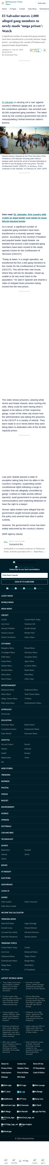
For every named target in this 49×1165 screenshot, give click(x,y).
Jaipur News (29, 674)
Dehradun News (30, 665)
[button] (3, 3)
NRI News (5, 982)
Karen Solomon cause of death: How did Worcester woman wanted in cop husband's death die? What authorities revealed (34, 1060)
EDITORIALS (6, 839)
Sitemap (4, 1089)
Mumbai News (7, 683)
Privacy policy (6, 1081)
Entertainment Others (32, 715)
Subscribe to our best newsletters (24, 580)
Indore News (6, 674)
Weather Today (23, 1081)
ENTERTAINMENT (8, 698)
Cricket (22, 9)
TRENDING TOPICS (9, 956)
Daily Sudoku (6, 914)
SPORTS (4, 858)
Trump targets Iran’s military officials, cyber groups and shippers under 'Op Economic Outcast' (11, 1029)
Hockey (4, 867)
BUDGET (4, 813)
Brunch (27, 757)
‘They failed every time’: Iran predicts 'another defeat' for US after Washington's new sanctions (12, 999)
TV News (27, 711)
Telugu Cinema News (9, 711)
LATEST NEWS (7, 608)
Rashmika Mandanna (9, 949)
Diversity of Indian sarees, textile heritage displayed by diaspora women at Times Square (35, 998)
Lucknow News (30, 678)
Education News (30, 746)
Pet (2, 774)
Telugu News (6, 978)
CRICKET (4, 628)
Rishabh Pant (29, 645)
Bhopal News (29, 660)
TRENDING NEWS (8, 931)
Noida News (29, 683)
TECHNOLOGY (7, 852)
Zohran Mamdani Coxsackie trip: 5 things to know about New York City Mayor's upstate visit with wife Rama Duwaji (35, 1014)
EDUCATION (6, 733)
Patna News (6, 687)
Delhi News (5, 669)
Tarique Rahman (30, 940)
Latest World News (12, 991)
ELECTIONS (6, 890)
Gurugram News (30, 669)
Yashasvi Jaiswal (7, 645)
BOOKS (4, 878)
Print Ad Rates (22, 1085)
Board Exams (29, 737)
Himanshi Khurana (31, 945)
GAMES (4, 910)
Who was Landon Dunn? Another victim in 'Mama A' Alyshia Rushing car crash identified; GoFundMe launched (12, 1059)
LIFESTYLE (5, 752)
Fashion (4, 761)
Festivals (27, 761)
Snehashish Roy (16, 544)
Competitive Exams (8, 742)
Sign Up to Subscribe (24, 592)
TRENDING (5, 787)
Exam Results (6, 746)
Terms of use (38, 1076)
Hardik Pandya (30, 641)
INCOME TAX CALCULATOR (12, 925)
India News (32, 9)
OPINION (5, 832)
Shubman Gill (29, 636)
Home (4, 9)
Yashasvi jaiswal (30, 949)
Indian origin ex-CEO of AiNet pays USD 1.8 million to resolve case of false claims (35, 1041)
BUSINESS (5, 794)
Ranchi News (6, 691)
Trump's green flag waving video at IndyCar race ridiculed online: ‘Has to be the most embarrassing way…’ (12, 1013)
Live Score (5, 636)
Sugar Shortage (30, 936)
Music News (6, 707)
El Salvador (8, 102)
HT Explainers (29, 982)
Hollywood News (31, 702)
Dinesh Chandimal (8, 650)
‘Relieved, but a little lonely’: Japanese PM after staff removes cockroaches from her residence (34, 1029)
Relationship (6, 770)
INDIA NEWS (6, 621)
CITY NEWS (6, 656)
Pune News (28, 687)
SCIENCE (4, 826)
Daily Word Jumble (8, 919)
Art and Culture (7, 757)
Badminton (5, 862)
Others (4, 871)
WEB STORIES (7, 781)
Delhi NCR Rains (7, 936)
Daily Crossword (30, 914)
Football (27, 862)
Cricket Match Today (32, 632)
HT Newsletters (39, 1081)
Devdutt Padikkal (7, 641)
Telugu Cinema (30, 969)
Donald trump (6, 940)
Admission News (7, 737)
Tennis (26, 867)
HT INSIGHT (6, 884)
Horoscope (5, 726)
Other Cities (29, 691)
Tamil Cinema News (32, 707)
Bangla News (29, 973)
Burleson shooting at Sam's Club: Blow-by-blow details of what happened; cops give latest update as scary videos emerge (11, 1043)
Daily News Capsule (10, 585)
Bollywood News (7, 702)
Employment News (31, 742)
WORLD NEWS (7, 615)
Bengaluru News (7, 660)
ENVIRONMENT (7, 819)
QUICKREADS (7, 897)
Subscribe (42, 3)
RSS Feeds (21, 1089)
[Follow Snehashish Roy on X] (20, 55)
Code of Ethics (39, 1085)
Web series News (8, 715)
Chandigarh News (8, 665)
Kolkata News (6, 678)
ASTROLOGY (6, 722)
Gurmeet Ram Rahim (9, 945)
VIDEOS (4, 807)
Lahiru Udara (29, 650)
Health (3, 766)
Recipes (27, 766)
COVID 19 (5, 903)
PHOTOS (5, 800)
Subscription (6, 1085)
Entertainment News (9, 973)
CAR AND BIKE (7, 845)
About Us (5, 1076)
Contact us (21, 1076)
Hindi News (29, 978)
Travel (26, 770)
